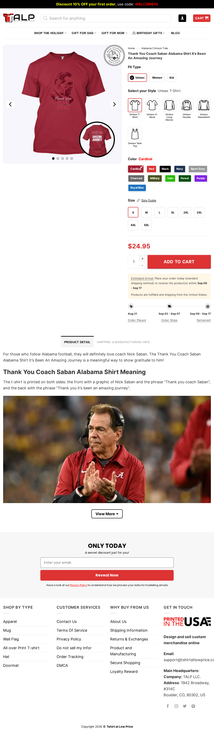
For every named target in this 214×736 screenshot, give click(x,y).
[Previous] (11, 104)
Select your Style (142, 91)
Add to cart (179, 261)
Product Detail (77, 342)
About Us (118, 621)
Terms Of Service (72, 630)
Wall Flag (11, 639)
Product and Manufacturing (123, 651)
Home (131, 48)
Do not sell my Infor (74, 648)
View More (105, 514)
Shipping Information (129, 630)
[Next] (114, 104)
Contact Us (67, 621)
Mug (7, 630)
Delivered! (204, 320)
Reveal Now (107, 575)
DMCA (62, 665)
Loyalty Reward (124, 671)
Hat (6, 656)
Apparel (10, 621)
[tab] (77, 341)
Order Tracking (70, 656)
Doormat (11, 665)
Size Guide (148, 200)
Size (142, 200)
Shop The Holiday (49, 33)
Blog (175, 33)
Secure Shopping (125, 663)
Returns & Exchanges (129, 639)
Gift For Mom (113, 33)
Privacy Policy (78, 585)
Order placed (137, 320)
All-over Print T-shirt (21, 648)
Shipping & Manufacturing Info (123, 342)
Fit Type (134, 67)
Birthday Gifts (149, 33)
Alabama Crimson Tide (154, 48)
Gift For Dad (82, 33)
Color (132, 159)
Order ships (169, 320)
